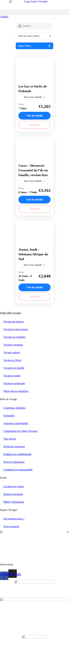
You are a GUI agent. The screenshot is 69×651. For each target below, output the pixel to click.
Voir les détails (34, 115)
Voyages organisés (13, 344)
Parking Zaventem (13, 494)
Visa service (9, 438)
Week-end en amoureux (15, 391)
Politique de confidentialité (17, 454)
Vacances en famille (13, 367)
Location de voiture (13, 486)
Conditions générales (14, 407)
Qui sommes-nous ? (13, 518)
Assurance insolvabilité (15, 423)
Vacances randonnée (14, 383)
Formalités (8, 415)
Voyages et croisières (14, 337)
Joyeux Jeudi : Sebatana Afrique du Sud (33, 254)
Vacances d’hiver (12, 360)
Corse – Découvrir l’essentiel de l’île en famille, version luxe (33, 170)
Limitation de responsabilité (17, 469)
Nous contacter (11, 526)
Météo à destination (13, 501)
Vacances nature (11, 375)
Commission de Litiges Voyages (20, 431)
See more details (33, 97)
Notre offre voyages (10, 312)
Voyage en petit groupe (15, 329)
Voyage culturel (11, 352)
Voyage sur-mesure (13, 321)
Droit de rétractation (13, 461)
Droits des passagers (14, 446)
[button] (34, 12)
